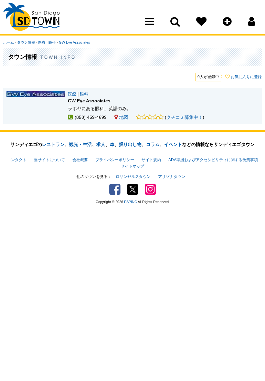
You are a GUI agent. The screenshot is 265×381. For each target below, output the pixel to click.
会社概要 (80, 160)
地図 (123, 117)
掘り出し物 (130, 144)
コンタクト (16, 160)
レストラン (53, 144)
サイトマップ (132, 166)
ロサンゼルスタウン (133, 176)
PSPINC (130, 202)
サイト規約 (151, 160)
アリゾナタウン (171, 176)
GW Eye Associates (74, 42)
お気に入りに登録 (246, 77)
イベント (173, 144)
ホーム (8, 42)
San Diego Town (31, 18)
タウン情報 (26, 42)
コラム (153, 144)
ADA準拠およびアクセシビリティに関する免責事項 (213, 160)
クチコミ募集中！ (184, 117)
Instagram (150, 189)
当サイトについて (49, 160)
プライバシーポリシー (114, 160)
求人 (100, 144)
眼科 (52, 42)
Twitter (132, 189)
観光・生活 (80, 144)
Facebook (115, 189)
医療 (41, 42)
